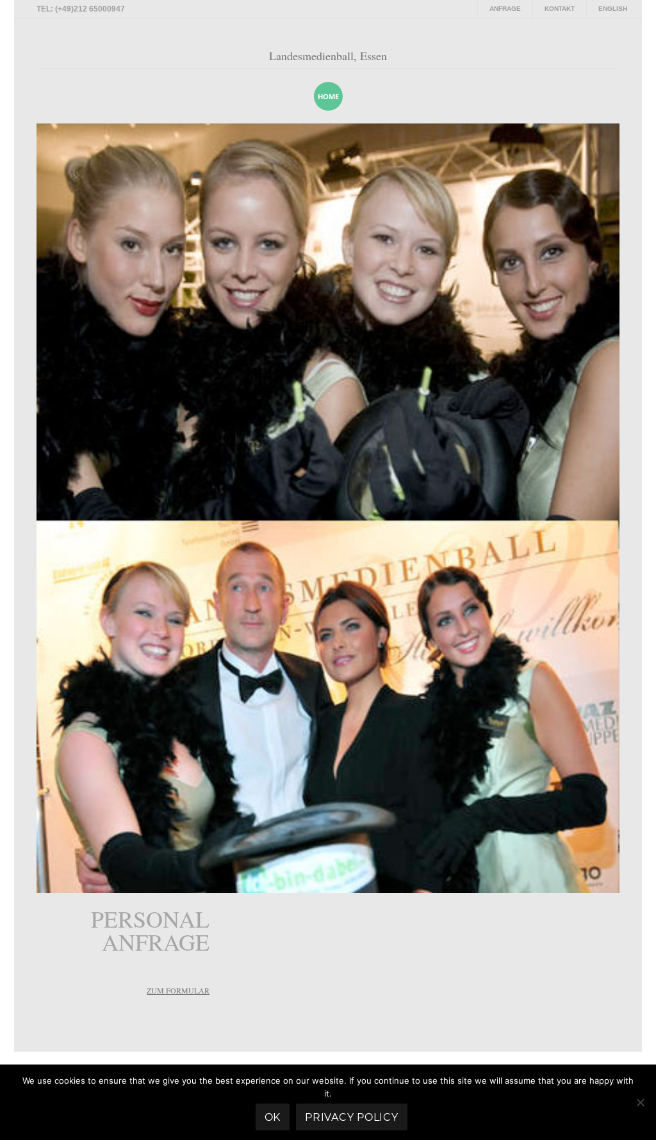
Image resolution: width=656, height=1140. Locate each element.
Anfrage (505, 8)
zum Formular (178, 990)
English (612, 8)
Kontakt (560, 8)
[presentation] (593, 96)
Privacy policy (351, 1117)
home (328, 96)
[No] (640, 1102)
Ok (273, 1117)
